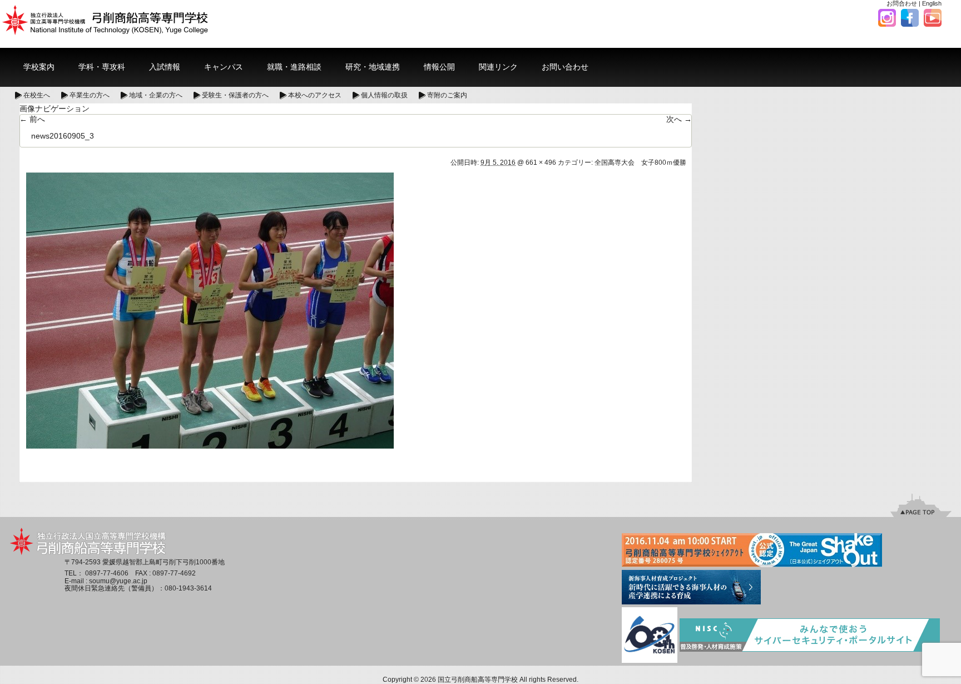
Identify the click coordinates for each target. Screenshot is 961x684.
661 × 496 (541, 162)
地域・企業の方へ (155, 95)
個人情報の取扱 (384, 95)
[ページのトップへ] (921, 505)
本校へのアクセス (314, 95)
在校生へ (36, 95)
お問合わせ (901, 3)
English (932, 3)
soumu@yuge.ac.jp (118, 581)
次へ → (679, 119)
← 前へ (32, 119)
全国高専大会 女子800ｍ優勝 (640, 162)
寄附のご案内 (447, 95)
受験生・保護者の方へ (235, 95)
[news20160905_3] (210, 310)
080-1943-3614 (188, 588)
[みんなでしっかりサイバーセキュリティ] (810, 636)
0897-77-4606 (106, 573)
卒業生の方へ (90, 95)
